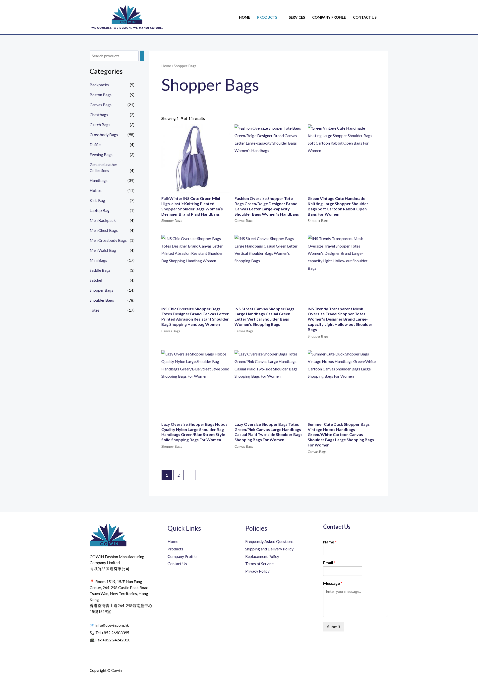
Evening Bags (101, 154)
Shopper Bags (101, 290)
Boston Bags (101, 94)
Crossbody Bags (104, 134)
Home (244, 17)
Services (297, 17)
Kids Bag (97, 200)
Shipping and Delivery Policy (269, 548)
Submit (333, 626)
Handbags (99, 180)
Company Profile (329, 17)
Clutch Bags (100, 124)
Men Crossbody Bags (108, 240)
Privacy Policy (257, 571)
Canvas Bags (101, 104)
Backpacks (99, 84)
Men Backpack (103, 220)
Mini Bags (98, 260)
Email (329, 562)
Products (267, 17)
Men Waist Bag (103, 250)
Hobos (96, 190)
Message (332, 583)
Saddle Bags (100, 270)
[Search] (142, 56)
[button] (386, 17)
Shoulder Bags (102, 300)
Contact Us (364, 17)
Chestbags (99, 114)
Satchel (96, 280)
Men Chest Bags (104, 230)
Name (330, 541)
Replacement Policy (262, 556)
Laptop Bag (100, 210)
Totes (94, 310)
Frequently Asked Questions (269, 541)
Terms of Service (259, 563)
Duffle (95, 144)
